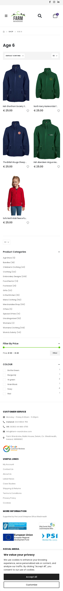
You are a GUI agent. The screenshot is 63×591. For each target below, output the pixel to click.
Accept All (31, 576)
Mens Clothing (9, 299)
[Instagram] (54, 2)
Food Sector (8, 281)
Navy (9, 389)
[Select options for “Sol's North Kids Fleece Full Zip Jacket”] (24, 179)
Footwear (7, 285)
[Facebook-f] (50, 2)
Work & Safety (9, 332)
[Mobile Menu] (6, 15)
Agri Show (7, 257)
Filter (55, 353)
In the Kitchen (9, 295)
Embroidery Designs (12, 276)
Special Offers (9, 313)
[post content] (16, 83)
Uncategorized (10, 318)
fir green (11, 379)
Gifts (5, 290)
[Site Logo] (18, 16)
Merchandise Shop (11, 304)
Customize (31, 584)
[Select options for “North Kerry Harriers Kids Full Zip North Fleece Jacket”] (55, 67)
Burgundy (11, 375)
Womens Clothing (11, 327)
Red (9, 393)
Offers (6, 309)
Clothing (7, 271)
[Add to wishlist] (28, 110)
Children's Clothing (12, 267)
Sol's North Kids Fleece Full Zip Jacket (19, 218)
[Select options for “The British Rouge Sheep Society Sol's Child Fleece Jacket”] (24, 123)
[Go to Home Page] (4, 31)
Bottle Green (13, 370)
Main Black (12, 384)
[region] (31, 570)
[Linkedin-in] (58, 2)
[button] (39, 15)
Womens (7, 323)
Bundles (6, 262)
